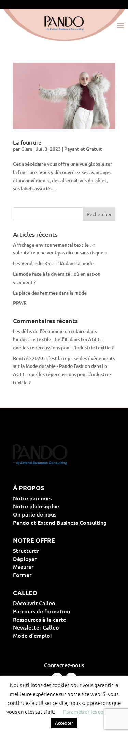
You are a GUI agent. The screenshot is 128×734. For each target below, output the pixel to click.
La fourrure (27, 142)
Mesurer (45, 566)
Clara (26, 149)
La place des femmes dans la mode (50, 292)
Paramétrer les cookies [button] (89, 711)
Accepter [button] (64, 723)
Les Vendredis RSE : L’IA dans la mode (53, 263)
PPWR (20, 303)
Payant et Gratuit (83, 149)
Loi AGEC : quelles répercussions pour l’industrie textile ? (62, 374)
